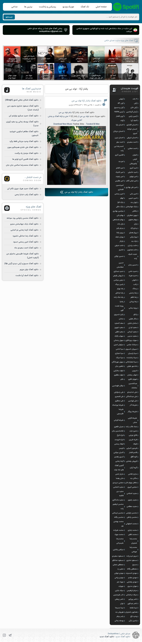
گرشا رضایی (119, 461)
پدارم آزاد (133, 228)
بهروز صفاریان (132, 215)
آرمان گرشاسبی (131, 111)
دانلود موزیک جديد (97, 116)
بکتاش (134, 211)
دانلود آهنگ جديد (87, 112)
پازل (135, 224)
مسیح (134, 564)
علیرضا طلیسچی (120, 411)
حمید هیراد (133, 275)
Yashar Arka (78, 124)
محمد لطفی (132, 534)
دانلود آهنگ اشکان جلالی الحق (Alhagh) (21, 100)
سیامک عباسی (132, 344)
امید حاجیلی (132, 172)
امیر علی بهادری (131, 187)
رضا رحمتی (133, 293)
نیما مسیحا (119, 607)
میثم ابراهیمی (132, 590)
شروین (134, 370)
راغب (135, 284)
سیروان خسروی (131, 349)
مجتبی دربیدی (118, 482)
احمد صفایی (132, 148)
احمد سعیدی (132, 142)
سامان (121, 318)
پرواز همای (133, 232)
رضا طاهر (133, 297)
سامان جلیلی (132, 323)
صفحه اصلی (101, 6)
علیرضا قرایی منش (132, 420)
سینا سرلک (120, 357)
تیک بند (134, 241)
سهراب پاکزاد (119, 336)
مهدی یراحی (119, 577)
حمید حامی (132, 271)
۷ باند (135, 99)
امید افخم (120, 168)
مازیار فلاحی (132, 474)
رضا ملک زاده (119, 297)
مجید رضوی (132, 500)
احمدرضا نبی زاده (119, 148)
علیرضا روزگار (132, 411)
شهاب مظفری (119, 375)
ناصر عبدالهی (132, 603)
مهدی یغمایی (132, 582)
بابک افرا (120, 202)
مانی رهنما (120, 478)
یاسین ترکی (133, 620)
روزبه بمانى (133, 308)
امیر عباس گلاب (131, 180)
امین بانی (133, 193)
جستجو (9, 17)
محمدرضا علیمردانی (120, 541)
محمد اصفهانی (131, 523)
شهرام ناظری (132, 379)
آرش (135, 103)
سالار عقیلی (133, 318)
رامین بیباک (119, 284)
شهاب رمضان (132, 375)
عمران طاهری (119, 426)
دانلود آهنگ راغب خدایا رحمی (26, 194)
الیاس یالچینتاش (133, 161)
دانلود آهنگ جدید (107, 636)
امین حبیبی (133, 198)
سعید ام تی (133, 327)
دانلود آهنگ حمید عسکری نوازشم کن (23, 115)
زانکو (135, 314)
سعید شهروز (119, 327)
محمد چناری (132, 530)
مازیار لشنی (119, 474)
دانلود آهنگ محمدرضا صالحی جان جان (22, 165)
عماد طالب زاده (131, 426)
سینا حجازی (119, 353)
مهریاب (121, 586)
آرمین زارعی (133, 116)
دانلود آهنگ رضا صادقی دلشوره (25, 236)
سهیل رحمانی (119, 340)
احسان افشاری (131, 124)
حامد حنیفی (119, 245)
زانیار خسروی (119, 314)
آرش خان (133, 107)
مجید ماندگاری (118, 500)
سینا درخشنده (132, 357)
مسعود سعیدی (118, 556)
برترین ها (28, 6)
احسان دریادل (118, 131)
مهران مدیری (132, 586)
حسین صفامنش (120, 265)
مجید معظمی (132, 506)
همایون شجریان (131, 612)
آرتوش (121, 99)
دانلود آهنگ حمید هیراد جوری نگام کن (22, 188)
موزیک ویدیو (68, 6)
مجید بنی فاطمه (120, 493)
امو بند (121, 161)
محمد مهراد (119, 534)
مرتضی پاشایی (118, 549)
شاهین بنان (119, 366)
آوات (122, 120)
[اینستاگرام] (4, 635)
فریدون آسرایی (131, 448)
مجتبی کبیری (132, 487)
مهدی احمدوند (131, 573)
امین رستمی (119, 193)
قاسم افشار (133, 452)
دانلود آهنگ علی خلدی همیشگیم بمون (22, 147)
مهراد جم (120, 582)
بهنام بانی (120, 215)
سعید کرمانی (132, 331)
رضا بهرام (120, 288)
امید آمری (133, 168)
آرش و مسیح (119, 107)
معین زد (120, 569)
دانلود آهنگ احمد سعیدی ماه (26, 247)
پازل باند (120, 224)
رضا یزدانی (133, 301)
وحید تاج (133, 616)
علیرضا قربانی (119, 420)
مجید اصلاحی (132, 493)
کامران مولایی (118, 452)
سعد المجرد (119, 323)
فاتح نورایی (133, 435)
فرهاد (135, 444)
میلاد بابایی (119, 590)
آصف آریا (134, 120)
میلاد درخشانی (131, 594)
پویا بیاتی (133, 237)
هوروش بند (119, 612)
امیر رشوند (120, 176)
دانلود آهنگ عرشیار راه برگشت (26, 153)
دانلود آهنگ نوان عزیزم (29, 269)
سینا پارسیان (132, 353)
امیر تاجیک (120, 172)
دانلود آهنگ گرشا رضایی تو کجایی (24, 230)
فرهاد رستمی (119, 444)
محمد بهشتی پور (118, 523)
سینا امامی (120, 349)
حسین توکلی (119, 256)
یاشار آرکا (75, 112)
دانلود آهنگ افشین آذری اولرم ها (25, 159)
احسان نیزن (119, 137)
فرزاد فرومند (119, 439)
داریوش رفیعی (118, 275)
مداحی (14, 6)
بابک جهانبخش (131, 206)
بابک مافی (120, 206)
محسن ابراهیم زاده (118, 506)
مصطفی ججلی (118, 564)
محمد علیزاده (118, 530)
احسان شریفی (132, 137)
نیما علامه (133, 607)
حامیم (121, 249)
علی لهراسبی (132, 400)
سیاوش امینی (119, 344)
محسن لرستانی (118, 513)
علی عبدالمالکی (131, 396)
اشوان (135, 155)
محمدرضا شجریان (133, 541)
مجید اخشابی (118, 487)
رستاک (134, 288)
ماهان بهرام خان (131, 482)
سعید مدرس (132, 336)
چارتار (122, 241)
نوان (122, 603)
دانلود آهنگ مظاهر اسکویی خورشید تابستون (24, 133)
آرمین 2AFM (119, 111)
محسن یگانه (119, 517)
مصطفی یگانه (132, 569)
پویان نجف (119, 237)
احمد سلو (120, 142)
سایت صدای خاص (126, 7)
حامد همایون (132, 249)
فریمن (121, 448)
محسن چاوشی (131, 513)
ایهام (122, 198)
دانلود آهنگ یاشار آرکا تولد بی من (86, 100)
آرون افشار (120, 116)
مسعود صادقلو (118, 560)
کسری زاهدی (119, 456)
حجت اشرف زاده (132, 256)
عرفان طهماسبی (118, 385)
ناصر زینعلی (119, 599)
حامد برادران (132, 245)
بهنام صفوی (132, 219)
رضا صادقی (119, 293)
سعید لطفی (119, 331)
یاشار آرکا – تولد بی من (76, 89)
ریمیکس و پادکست (47, 6)
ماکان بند (133, 478)
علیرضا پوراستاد (118, 405)
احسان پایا (120, 124)
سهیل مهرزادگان (118, 362)
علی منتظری (119, 400)
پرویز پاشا (120, 232)
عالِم (122, 379)
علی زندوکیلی (119, 392)
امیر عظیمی (119, 180)
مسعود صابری (131, 560)
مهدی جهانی (119, 573)
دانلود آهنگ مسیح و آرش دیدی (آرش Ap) (21, 263)
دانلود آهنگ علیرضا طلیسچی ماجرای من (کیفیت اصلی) (22, 255)
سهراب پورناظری (131, 340)
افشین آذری (119, 155)
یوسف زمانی (119, 620)
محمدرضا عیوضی (133, 549)
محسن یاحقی (132, 517)
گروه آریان (133, 467)
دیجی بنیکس (119, 280)
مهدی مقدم (132, 577)
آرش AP (121, 103)
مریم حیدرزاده (131, 556)
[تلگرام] (10, 635)
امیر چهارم (133, 176)
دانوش (134, 280)
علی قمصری (119, 396)
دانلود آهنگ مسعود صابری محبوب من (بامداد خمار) (23, 108)
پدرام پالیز (120, 228)
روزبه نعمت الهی (119, 308)
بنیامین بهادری (118, 211)
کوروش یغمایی (131, 461)
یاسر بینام (120, 616)
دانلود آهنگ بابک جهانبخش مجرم (24, 224)
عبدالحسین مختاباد (133, 385)
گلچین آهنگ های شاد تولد (119, 467)
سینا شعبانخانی (131, 362)
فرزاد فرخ (120, 435)
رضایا (122, 301)
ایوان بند (133, 202)
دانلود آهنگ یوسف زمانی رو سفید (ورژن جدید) (22, 123)
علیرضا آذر (133, 405)
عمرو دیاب (133, 431)
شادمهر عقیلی (132, 366)
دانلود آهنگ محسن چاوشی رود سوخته (22, 218)
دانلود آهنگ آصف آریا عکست (27, 275)
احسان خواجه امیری (132, 131)
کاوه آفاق (134, 456)
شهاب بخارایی (118, 370)
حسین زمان (132, 265)
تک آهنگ (85, 6)
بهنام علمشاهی (118, 219)
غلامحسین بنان (118, 431)
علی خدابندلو (132, 392)
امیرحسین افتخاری (120, 187)
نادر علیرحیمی (118, 594)
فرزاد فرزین (133, 439)
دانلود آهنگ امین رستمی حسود (25, 241)
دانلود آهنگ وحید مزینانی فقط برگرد (23, 141)
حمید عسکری (119, 271)
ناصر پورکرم (133, 599)
